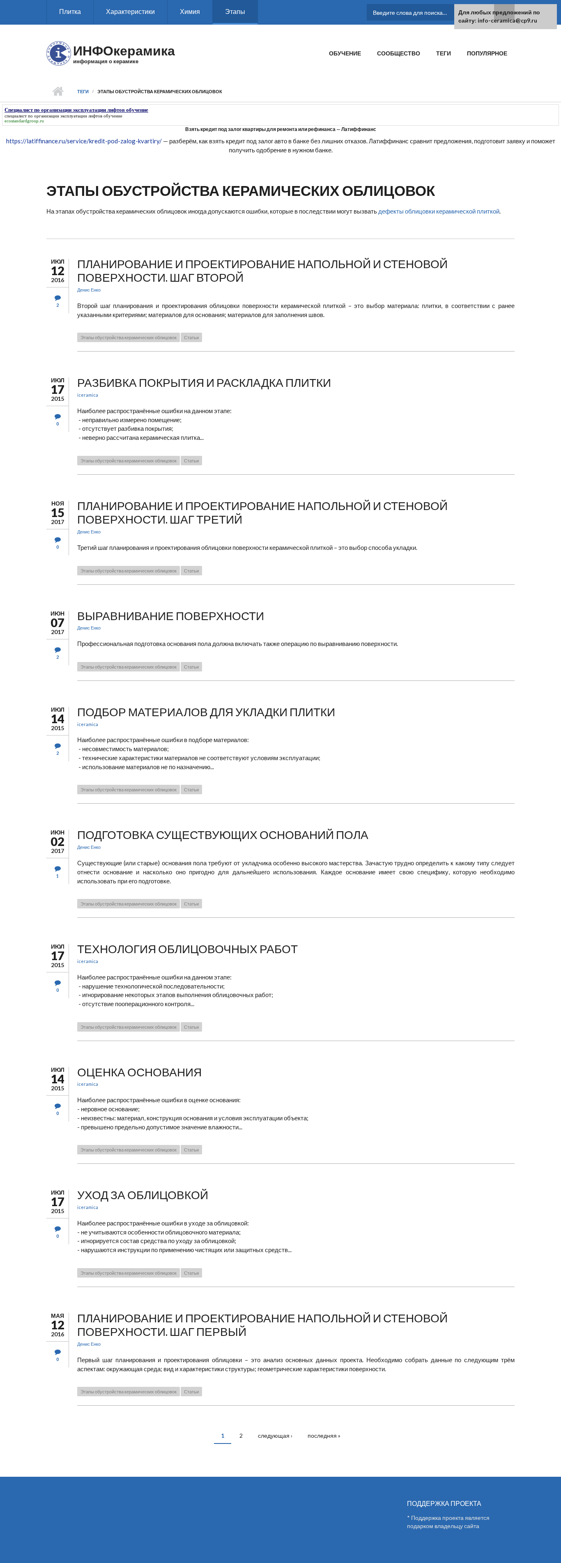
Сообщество (398, 53)
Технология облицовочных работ (187, 949)
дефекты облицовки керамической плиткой (438, 211)
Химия (190, 11)
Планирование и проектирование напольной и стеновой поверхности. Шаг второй (262, 271)
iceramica (87, 395)
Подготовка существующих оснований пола (222, 834)
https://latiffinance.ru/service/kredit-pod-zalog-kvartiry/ (84, 141)
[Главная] (58, 52)
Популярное (487, 53)
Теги (443, 53)
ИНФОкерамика (124, 50)
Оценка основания (139, 1072)
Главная (57, 91)
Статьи (191, 337)
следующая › (275, 1435)
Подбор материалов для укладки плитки (206, 712)
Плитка (70, 11)
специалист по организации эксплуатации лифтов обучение (63, 115)
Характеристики (130, 11)
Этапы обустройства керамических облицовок (128, 337)
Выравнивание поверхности (170, 616)
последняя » (324, 1435)
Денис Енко (89, 289)
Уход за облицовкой (142, 1195)
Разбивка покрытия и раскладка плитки (204, 382)
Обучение (345, 53)
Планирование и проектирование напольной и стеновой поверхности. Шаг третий (262, 512)
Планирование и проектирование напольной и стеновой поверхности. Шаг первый (262, 1325)
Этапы (235, 11)
